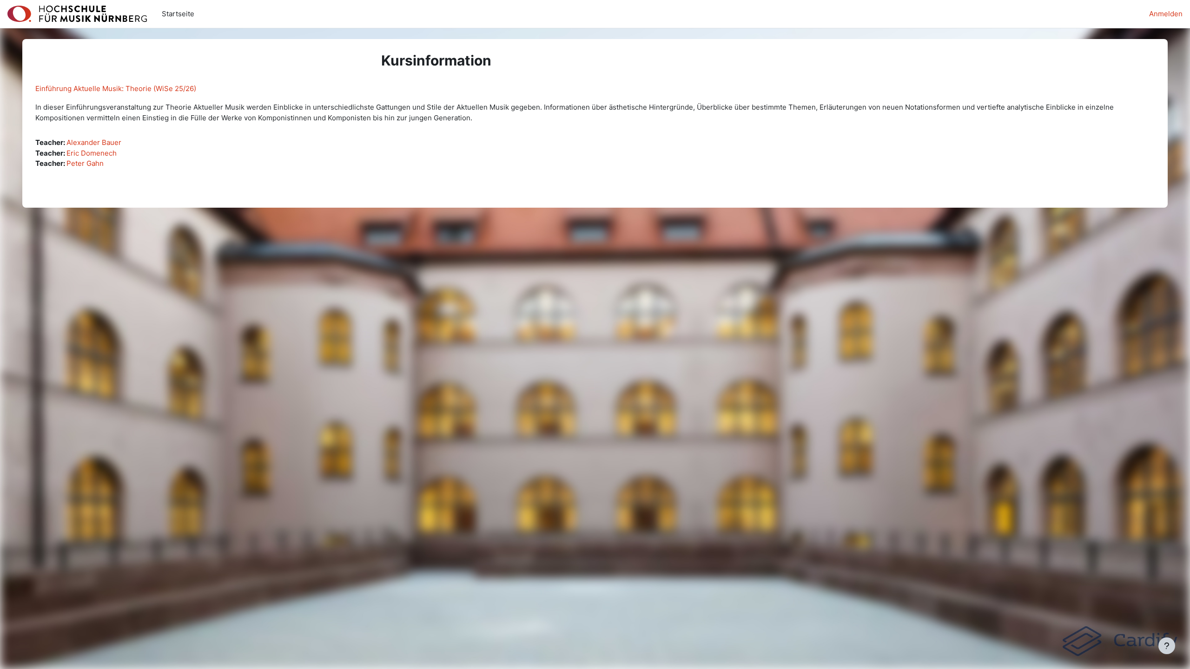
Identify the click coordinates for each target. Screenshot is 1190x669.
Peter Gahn (85, 163)
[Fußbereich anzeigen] (1166, 645)
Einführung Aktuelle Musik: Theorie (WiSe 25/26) (115, 88)
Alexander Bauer (93, 142)
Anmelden (1166, 13)
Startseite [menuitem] (178, 13)
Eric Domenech (91, 153)
